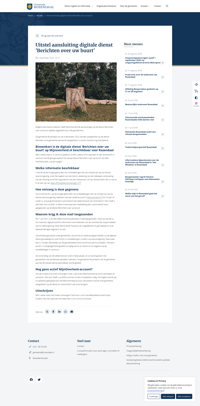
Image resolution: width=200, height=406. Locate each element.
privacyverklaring (155, 390)
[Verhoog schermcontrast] (196, 97)
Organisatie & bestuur (106, 6)
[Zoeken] (167, 6)
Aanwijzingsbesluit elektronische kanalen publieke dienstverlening (148, 362)
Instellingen (153, 396)
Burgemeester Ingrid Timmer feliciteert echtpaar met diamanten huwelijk (142, 179)
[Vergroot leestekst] (196, 91)
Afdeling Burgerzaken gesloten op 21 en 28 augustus (141, 90)
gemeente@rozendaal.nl (43, 352)
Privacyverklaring (133, 346)
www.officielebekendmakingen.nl (65, 183)
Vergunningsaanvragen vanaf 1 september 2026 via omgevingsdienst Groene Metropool (142, 60)
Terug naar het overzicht (52, 35)
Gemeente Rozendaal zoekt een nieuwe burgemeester (140, 132)
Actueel (144, 6)
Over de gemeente (128, 6)
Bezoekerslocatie (40, 358)
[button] (196, 84)
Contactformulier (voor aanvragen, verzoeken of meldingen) (98, 352)
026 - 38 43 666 (40, 346)
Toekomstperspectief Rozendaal (141, 147)
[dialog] (169, 389)
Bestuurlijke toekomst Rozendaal (141, 104)
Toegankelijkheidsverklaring (138, 350)
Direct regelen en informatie (77, 6)
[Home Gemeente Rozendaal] (40, 6)
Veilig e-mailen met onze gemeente (141, 355)
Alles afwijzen (168, 396)
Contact (157, 6)
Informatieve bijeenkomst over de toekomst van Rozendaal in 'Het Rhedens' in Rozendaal (142, 162)
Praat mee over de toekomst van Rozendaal (141, 75)
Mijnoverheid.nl (60, 150)
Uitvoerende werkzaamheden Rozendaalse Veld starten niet (139, 118)
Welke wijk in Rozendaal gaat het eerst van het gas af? (141, 194)
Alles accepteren (184, 396)
